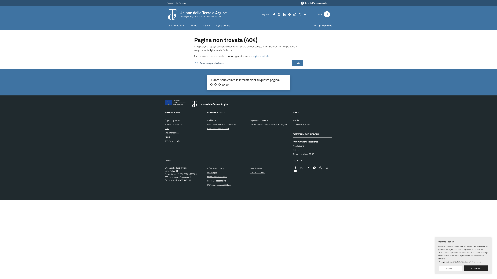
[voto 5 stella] (227, 85)
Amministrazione (176, 25)
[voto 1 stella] (212, 85)
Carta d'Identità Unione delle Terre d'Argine (268, 124)
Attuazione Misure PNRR (303, 154)
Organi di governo (172, 120)
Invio (297, 63)
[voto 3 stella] (219, 85)
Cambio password (257, 172)
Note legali (212, 172)
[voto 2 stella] (215, 85)
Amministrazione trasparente (305, 141)
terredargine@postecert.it (180, 177)
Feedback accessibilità (216, 180)
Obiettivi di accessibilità (217, 176)
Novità (194, 25)
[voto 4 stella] (223, 85)
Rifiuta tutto (450, 268)
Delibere (296, 150)
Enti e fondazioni (172, 132)
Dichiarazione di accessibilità (219, 184)
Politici (167, 136)
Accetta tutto (476, 268)
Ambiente (211, 120)
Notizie (296, 120)
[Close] (490, 238)
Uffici (167, 128)
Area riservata (256, 168)
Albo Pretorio (298, 145)
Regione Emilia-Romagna (176, 3)
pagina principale (261, 56)
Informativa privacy (215, 168)
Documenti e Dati (172, 140)
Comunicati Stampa (301, 124)
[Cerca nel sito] (327, 14)
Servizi (206, 25)
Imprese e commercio (259, 120)
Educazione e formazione (218, 128)
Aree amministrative (173, 124)
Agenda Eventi (223, 25)
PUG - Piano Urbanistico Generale (221, 124)
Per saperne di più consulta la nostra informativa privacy (459, 261)
